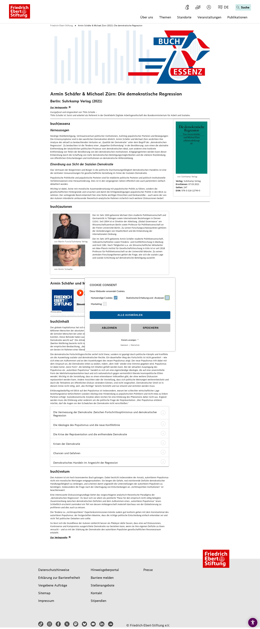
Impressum (124, 345)
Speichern (151, 328)
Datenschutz (135, 345)
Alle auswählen (130, 315)
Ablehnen (109, 328)
